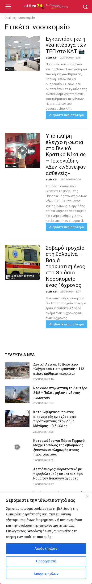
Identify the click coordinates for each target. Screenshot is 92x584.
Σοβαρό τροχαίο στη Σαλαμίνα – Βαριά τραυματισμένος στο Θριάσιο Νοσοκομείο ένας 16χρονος (65, 266)
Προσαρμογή (46, 561)
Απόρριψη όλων (46, 574)
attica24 (51, 57)
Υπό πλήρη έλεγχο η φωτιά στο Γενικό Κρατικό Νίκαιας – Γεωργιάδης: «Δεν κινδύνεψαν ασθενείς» (66, 154)
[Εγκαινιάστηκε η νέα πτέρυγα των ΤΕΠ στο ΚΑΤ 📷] (22, 53)
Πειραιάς (11, 166)
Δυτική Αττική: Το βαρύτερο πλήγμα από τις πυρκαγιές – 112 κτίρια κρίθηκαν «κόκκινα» (58, 368)
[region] (46, 538)
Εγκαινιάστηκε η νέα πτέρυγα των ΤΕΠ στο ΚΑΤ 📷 (66, 45)
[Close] (87, 496)
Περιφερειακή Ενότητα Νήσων (20, 277)
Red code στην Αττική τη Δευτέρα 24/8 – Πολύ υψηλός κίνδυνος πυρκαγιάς (60, 392)
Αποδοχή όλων (46, 548)
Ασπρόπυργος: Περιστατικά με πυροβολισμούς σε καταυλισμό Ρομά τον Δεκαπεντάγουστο (58, 473)
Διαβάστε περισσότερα (66, 115)
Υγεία (9, 69)
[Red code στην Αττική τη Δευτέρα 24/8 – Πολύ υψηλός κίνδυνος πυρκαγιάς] (17, 394)
